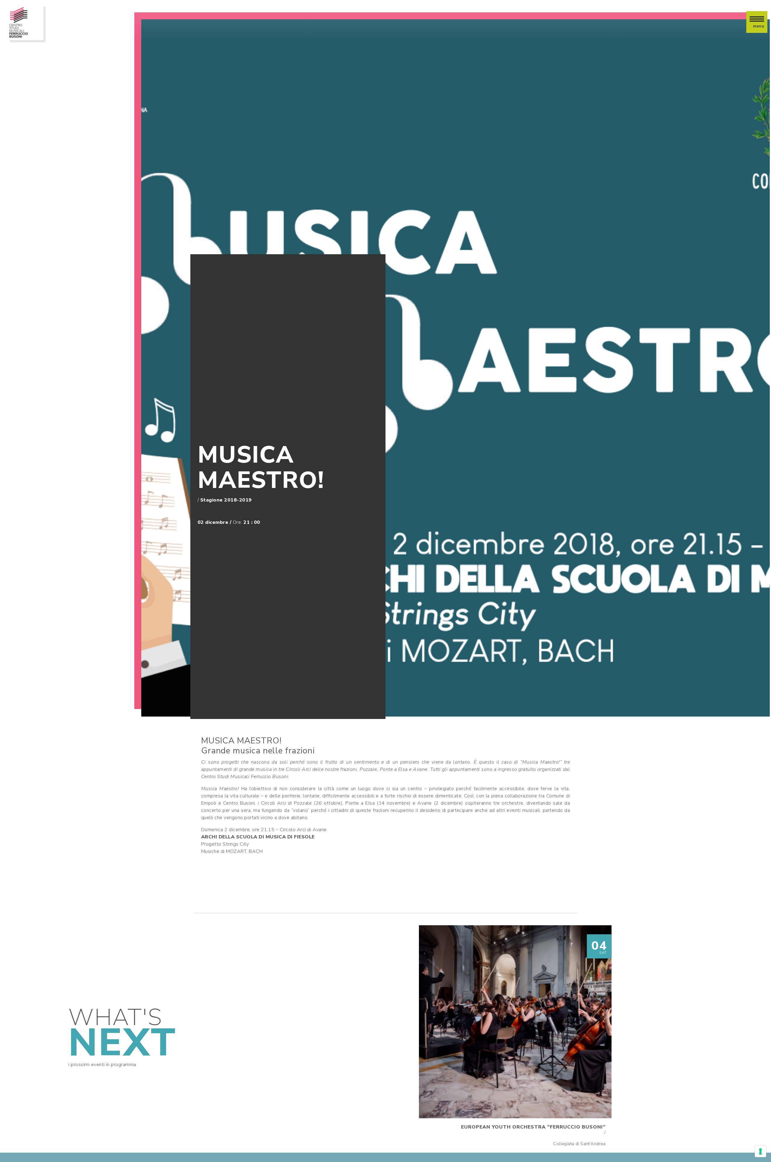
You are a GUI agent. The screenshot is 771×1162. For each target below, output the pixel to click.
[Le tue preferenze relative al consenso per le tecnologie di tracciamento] (760, 1151)
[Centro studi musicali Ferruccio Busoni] (25, 22)
